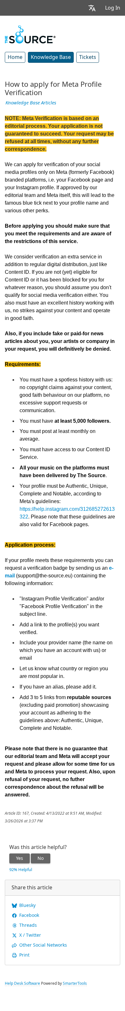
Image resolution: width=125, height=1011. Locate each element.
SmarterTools (75, 983)
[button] (92, 8)
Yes (19, 858)
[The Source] (30, 33)
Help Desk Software (22, 983)
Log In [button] (112, 8)
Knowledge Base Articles (30, 103)
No (41, 858)
